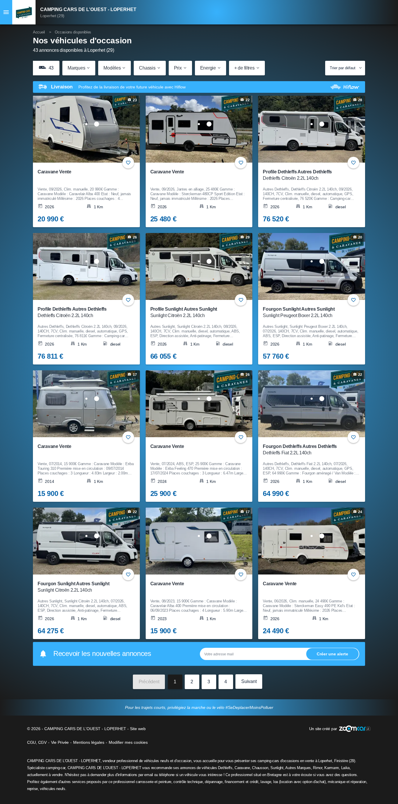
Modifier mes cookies (128, 742)
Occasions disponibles (73, 32)
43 (50, 67)
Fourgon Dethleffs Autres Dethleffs (300, 449)
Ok (332, 653)
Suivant (248, 681)
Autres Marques (298, 768)
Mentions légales (88, 742)
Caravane (242, 768)
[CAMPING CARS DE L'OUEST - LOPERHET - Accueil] (24, 12)
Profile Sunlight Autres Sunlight (183, 312)
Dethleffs (225, 768)
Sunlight (276, 768)
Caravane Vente (54, 171)
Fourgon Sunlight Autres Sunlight (298, 312)
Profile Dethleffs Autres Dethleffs (297, 175)
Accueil (39, 32)
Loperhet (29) (52, 15)
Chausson (260, 768)
